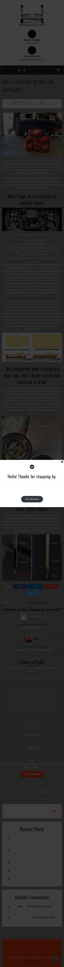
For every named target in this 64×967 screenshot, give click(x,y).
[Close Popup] (62, 462)
